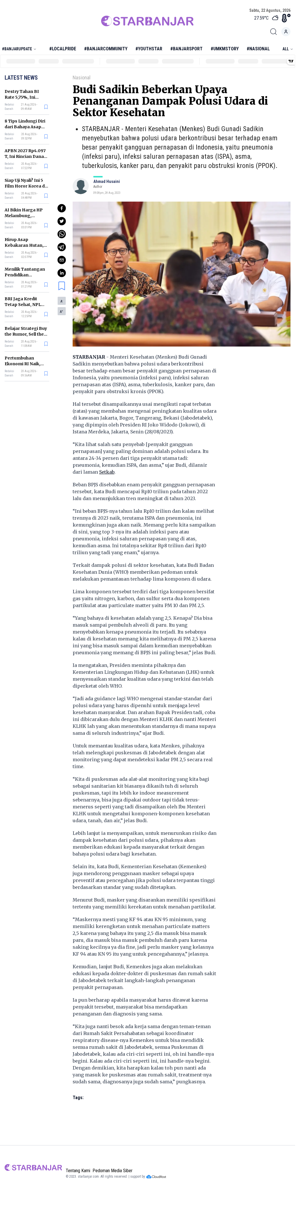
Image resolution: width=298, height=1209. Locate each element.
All (285, 49)
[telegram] (61, 247)
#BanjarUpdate (17, 49)
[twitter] (61, 221)
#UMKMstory (225, 48)
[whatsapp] (61, 234)
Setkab (106, 472)
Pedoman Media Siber (113, 1170)
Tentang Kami (78, 1170)
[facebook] (61, 208)
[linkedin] (61, 273)
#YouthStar (148, 48)
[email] (61, 260)
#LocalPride (62, 48)
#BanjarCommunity (105, 48)
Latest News (21, 77)
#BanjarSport (186, 48)
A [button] (62, 301)
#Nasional (258, 48)
